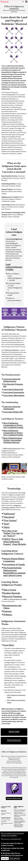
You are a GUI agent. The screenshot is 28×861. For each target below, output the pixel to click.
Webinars (7, 614)
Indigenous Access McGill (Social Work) (20, 816)
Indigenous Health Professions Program (18, 819)
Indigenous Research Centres (6, 814)
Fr (23, 1)
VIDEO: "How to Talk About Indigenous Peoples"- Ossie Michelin (14, 541)
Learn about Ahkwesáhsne (13, 395)
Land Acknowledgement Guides (14, 267)
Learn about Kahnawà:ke (13, 389)
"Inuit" (6, 524)
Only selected (14, 858)
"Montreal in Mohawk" (12, 350)
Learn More (8, 645)
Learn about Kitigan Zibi (13, 412)
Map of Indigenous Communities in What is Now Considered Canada (13, 425)
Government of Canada (14, 564)
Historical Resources (13, 448)
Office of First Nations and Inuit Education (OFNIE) (20, 810)
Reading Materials (11, 593)
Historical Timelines (12, 596)
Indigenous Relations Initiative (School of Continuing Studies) (18, 825)
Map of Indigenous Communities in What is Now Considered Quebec (13, 432)
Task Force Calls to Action (14, 798)
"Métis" (6, 527)
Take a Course (9, 590)
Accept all (5, 858)
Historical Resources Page (17, 599)
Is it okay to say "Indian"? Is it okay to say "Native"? (13, 533)
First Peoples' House (5, 820)
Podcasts (7, 611)
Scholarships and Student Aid (7, 824)
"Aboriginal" (9, 517)
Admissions (3, 821)
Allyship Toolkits (14, 731)
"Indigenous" (9, 513)
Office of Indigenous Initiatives (14, 7)
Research (3, 811)
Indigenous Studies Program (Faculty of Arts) (19, 813)
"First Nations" (10, 520)
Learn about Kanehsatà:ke (13, 392)
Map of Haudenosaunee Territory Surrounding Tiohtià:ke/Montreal (12, 440)
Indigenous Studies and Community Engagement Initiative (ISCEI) (19, 822)
